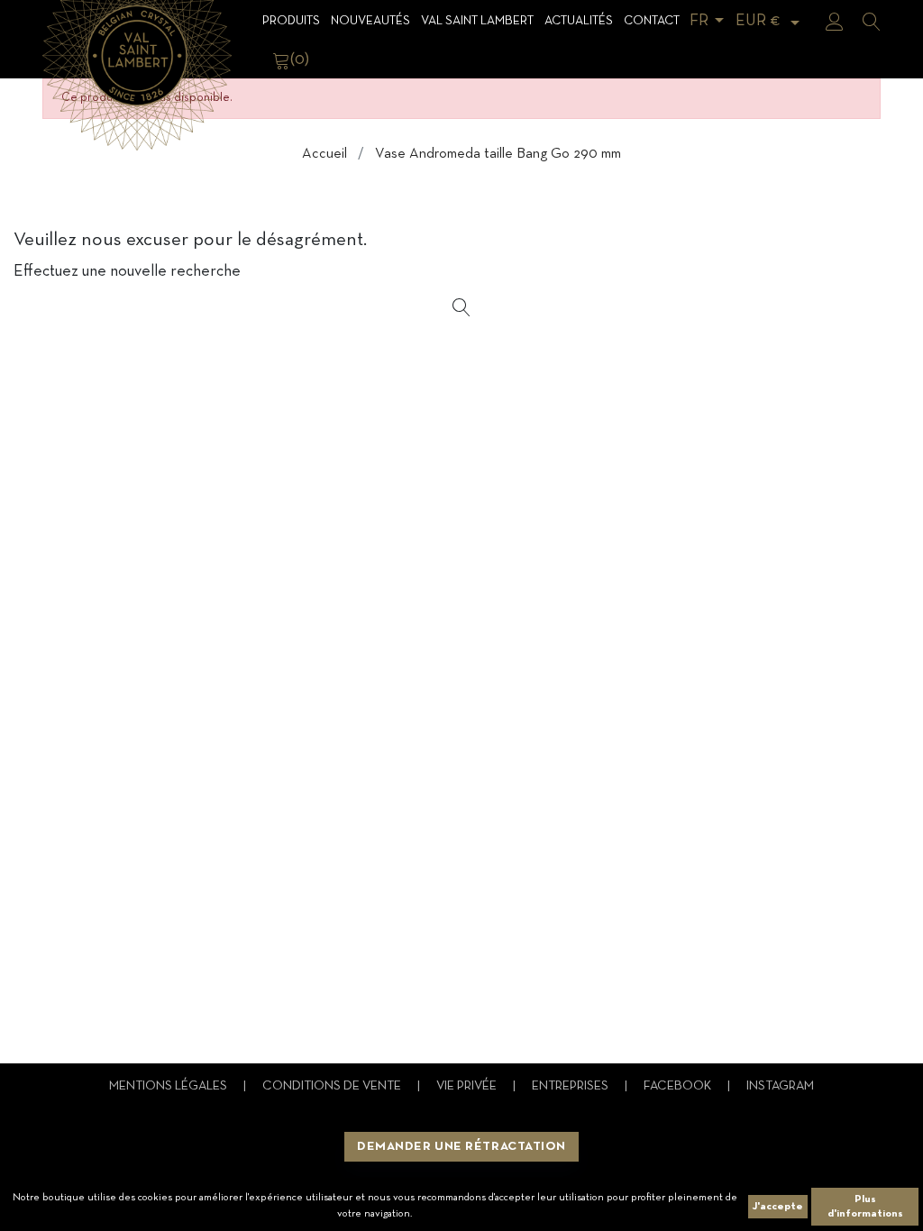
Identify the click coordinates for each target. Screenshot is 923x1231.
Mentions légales (169, 1086)
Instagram (780, 1086)
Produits (291, 21)
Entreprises (571, 1086)
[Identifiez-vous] (835, 22)
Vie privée (467, 1086)
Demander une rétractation (461, 1147)
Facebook (679, 1086)
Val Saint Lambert (477, 21)
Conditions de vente (333, 1086)
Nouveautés (370, 21)
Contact (652, 21)
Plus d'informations (865, 1206)
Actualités (578, 21)
